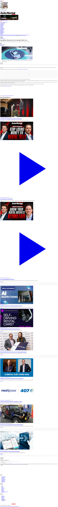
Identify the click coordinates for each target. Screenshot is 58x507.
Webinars (3, 490)
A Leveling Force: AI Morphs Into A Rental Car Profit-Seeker (11, 118)
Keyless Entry (3, 95)
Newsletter (1, 35)
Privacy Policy (1, 506)
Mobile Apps (6, 95)
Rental (5, 0)
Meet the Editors (7, 35)
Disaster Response (2, 22)
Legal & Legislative (2, 29)
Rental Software (2, 32)
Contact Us (14, 35)
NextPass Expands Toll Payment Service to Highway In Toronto (11, 401)
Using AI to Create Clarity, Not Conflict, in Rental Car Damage (11, 305)
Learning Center (2, 27)
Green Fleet (1, 26)
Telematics (1, 33)
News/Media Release (7, 350)
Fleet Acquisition (2, 24)
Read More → (1, 121)
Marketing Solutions (21, 35)
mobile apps (9, 95)
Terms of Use (4, 506)
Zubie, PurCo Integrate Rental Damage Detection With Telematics (11, 424)
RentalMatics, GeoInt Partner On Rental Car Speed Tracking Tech (11, 378)
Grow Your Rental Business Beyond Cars (7, 279)
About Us (12, 35)
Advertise (10, 35)
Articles (2, 486)
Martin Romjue (6, 117)
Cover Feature (2, 0)
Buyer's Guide (3, 492)
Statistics (2, 489)
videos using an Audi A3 (20, 69)
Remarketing (7, 0)
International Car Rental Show (5, 491)
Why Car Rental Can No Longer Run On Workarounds (9, 451)
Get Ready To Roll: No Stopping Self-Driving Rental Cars (10, 328)
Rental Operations (2, 31)
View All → (1, 454)
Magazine (3, 488)
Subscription (4, 35)
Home (1, 38)
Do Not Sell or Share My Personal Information (14, 506)
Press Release (24, 35)
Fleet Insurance (1, 25)
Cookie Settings (17, 35)
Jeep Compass (25, 69)
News (2, 485)
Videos (2, 487)
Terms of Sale (7, 506)
